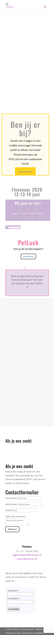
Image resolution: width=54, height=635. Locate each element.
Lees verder (25, 171)
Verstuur (12, 529)
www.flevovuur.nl (27, 558)
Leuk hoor (28, 256)
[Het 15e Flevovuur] (27, 304)
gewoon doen (17, 87)
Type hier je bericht (15, 516)
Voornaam (10, 497)
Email (8, 510)
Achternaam (11, 504)
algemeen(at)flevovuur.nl (27, 554)
